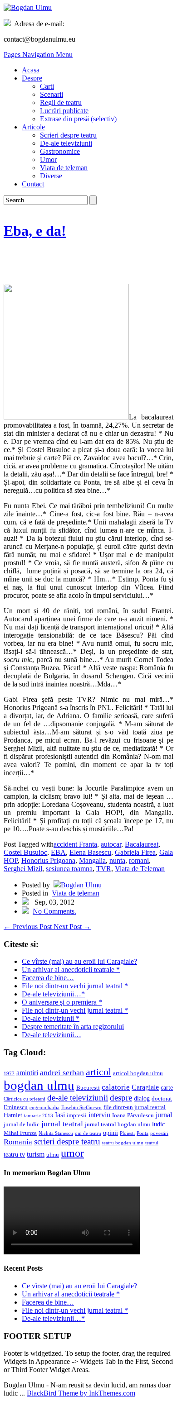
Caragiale (145, 1087)
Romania (18, 1142)
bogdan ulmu (39, 1085)
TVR (103, 868)
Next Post (72, 926)
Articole (33, 127)
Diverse (51, 176)
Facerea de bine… (48, 978)
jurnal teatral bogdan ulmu (117, 1124)
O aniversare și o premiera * (62, 1002)
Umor (48, 159)
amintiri (27, 1073)
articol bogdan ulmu (138, 1073)
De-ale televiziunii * (50, 1018)
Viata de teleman (64, 168)
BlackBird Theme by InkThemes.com (81, 1393)
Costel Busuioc (25, 852)
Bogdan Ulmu (81, 885)
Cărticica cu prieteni (24, 1098)
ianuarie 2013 (38, 1115)
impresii (77, 1115)
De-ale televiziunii (66, 143)
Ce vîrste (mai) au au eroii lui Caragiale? (79, 961)
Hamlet (13, 1115)
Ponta (142, 1133)
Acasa (30, 70)
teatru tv (14, 1154)
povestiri (159, 1133)
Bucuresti (88, 1088)
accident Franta (75, 844)
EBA (58, 852)
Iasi (60, 1115)
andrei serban (62, 1072)
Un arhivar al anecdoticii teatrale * (71, 969)
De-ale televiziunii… (51, 1035)
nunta (117, 860)
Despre (32, 78)
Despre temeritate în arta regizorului (73, 1026)
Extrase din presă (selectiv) (78, 119)
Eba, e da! (35, 231)
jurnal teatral (62, 1123)
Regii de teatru (61, 102)
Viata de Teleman (140, 868)
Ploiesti (127, 1133)
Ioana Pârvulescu (133, 1115)
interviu (99, 1115)
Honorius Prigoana (48, 860)
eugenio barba (44, 1107)
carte (167, 1087)
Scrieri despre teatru (68, 135)
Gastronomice (60, 151)
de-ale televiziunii (77, 1097)
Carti (47, 86)
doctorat (162, 1099)
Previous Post (29, 926)
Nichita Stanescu (56, 1133)
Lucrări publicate (64, 110)
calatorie (116, 1087)
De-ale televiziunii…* (53, 994)
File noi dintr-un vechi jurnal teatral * (75, 986)
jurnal (164, 1115)
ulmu (52, 1155)
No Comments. (54, 911)
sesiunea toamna (69, 868)
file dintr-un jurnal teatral (134, 1107)
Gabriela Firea (135, 852)
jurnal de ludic (21, 1124)
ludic (158, 1124)
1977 (9, 1073)
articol (98, 1071)
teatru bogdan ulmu (122, 1142)
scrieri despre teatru (67, 1141)
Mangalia (92, 860)
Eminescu (16, 1107)
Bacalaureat (141, 844)
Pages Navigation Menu (38, 54)
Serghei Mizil (23, 868)
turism (35, 1154)
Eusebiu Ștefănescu (81, 1107)
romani (139, 860)
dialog (142, 1098)
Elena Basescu (90, 852)
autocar (111, 844)
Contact (33, 184)
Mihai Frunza (20, 1133)
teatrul (151, 1142)
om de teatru (88, 1133)
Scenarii (51, 94)
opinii (110, 1132)
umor (72, 1153)
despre (121, 1097)
